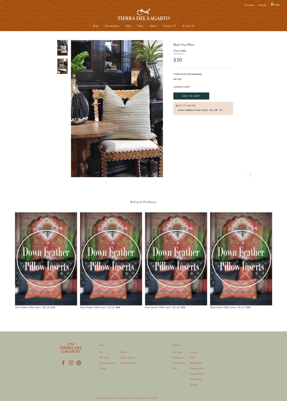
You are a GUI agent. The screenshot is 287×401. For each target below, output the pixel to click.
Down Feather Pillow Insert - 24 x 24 (97, 307)
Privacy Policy (196, 379)
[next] (277, 257)
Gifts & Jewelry (127, 357)
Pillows (123, 352)
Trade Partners (178, 363)
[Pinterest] (78, 363)
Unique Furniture (128, 363)
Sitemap (193, 384)
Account (249, 5)
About (152, 26)
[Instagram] (71, 363)
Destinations (112, 26)
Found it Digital (152, 398)
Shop (95, 26)
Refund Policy (196, 363)
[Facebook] (63, 363)
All (100, 352)
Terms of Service (197, 373)
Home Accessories (107, 363)
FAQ (192, 357)
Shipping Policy (197, 368)
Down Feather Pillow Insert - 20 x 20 (162, 307)
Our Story (177, 352)
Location (194, 352)
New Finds (104, 357)
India (183, 51)
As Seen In (188, 26)
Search (262, 5)
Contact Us (169, 26)
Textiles (102, 368)
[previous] (9, 257)
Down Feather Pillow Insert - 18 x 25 (227, 307)
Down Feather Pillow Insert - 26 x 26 (197, 109)
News (140, 26)
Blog (128, 26)
